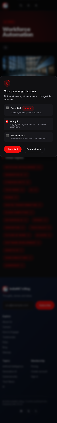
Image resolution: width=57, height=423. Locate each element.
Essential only (33, 149)
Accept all (13, 149)
